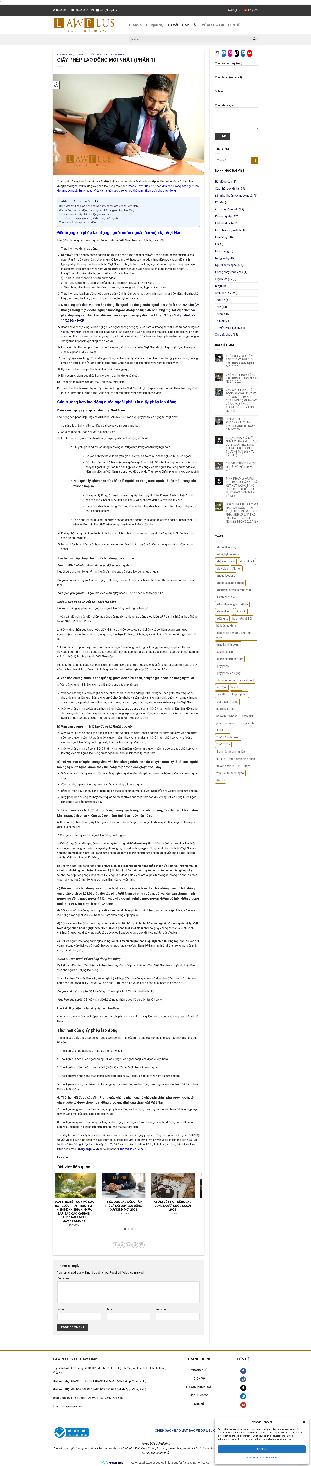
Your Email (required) (228, 77)
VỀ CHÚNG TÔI (199, 1395)
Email (110, 1309)
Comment (64, 1278)
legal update (239, 694)
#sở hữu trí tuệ (225, 597)
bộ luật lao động (226, 625)
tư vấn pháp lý (225, 766)
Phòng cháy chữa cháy (229, 272)
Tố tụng (220, 320)
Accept (262, 1449)
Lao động (79, 55)
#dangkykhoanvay (227, 554)
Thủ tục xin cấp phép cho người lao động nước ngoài (90, 218)
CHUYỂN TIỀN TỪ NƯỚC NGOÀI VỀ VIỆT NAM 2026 (241, 467)
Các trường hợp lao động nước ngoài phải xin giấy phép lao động (96, 210)
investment (247, 680)
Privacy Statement (269, 1457)
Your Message (224, 105)
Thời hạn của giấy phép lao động (78, 222)
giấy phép (222, 666)
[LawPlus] (88, 25)
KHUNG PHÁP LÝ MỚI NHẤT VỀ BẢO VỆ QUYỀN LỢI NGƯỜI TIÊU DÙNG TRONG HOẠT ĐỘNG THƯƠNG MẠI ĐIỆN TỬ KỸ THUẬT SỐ (242, 446)
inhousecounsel (226, 680)
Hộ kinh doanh (224, 223)
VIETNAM (244, 766)
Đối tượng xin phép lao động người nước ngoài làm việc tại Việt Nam (99, 206)
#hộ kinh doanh (225, 561)
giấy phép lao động (228, 673)
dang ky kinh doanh (228, 644)
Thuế (218, 307)
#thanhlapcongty (226, 604)
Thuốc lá (220, 314)
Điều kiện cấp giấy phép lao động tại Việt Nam (87, 214)
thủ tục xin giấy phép (242, 759)
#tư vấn (241, 611)
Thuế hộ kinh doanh (228, 737)
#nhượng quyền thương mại (233, 590)
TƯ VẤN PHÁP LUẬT (199, 1387)
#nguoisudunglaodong (230, 583)
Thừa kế (220, 300)
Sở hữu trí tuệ (223, 293)
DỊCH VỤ (199, 1378)
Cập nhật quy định (226, 188)
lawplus (236, 687)
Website (161, 1309)
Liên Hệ (234, 25)
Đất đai (219, 202)
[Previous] (62, 1197)
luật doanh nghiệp (227, 701)
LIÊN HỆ (199, 1403)
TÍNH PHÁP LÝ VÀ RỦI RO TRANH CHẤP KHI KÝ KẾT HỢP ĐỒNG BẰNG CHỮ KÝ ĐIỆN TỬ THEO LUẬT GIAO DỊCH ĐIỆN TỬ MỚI (241, 487)
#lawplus (222, 568)
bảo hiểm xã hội (242, 618)
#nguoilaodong (225, 575)
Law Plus (222, 694)
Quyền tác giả (223, 279)
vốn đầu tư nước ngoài (230, 773)
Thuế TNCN (223, 744)
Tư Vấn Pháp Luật (183, 25)
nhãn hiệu (248, 716)
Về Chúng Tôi (213, 25)
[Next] (195, 1197)
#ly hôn (236, 568)
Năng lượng (222, 258)
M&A (218, 244)
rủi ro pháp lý (246, 723)
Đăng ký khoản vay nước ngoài (234, 195)
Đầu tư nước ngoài (226, 209)
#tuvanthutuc (224, 611)
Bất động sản (223, 181)
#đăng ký (222, 618)
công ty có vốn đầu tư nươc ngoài (233, 635)
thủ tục (220, 759)
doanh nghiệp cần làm (229, 658)
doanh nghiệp (224, 651)
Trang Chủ (138, 25)
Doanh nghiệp (65, 55)
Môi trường (222, 251)
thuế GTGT (222, 730)
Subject (220, 91)
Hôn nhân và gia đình (228, 230)
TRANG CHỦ (199, 1370)
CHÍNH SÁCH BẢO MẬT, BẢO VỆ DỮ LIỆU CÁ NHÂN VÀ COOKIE (199, 1430)
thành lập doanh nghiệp (230, 751)
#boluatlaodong (226, 547)
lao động (221, 687)
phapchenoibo (225, 723)
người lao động (225, 708)
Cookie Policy (251, 1457)
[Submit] (254, 39)
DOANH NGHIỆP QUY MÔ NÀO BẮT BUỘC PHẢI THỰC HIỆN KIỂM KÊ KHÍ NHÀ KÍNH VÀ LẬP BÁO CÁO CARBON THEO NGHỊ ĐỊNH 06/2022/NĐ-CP (242, 514)
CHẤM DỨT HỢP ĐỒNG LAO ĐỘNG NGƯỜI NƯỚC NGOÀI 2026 (242, 378)
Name (61, 1309)
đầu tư (220, 780)
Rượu (218, 286)
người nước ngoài (227, 716)
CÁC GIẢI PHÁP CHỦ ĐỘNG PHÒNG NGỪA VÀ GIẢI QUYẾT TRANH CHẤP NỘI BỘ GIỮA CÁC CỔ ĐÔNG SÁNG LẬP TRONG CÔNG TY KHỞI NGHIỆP (241, 400)
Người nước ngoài (226, 265)
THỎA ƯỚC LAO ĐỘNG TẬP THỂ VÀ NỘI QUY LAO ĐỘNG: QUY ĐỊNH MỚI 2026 (240, 361)
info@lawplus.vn (110, 10)
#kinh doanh (247, 561)
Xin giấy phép (116, 55)
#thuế (244, 604)
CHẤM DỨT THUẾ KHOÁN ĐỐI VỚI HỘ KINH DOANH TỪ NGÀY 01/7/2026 (240, 424)
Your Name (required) (228, 63)
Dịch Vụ (157, 25)
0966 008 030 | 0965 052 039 (75, 10)
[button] (304, 1422)
